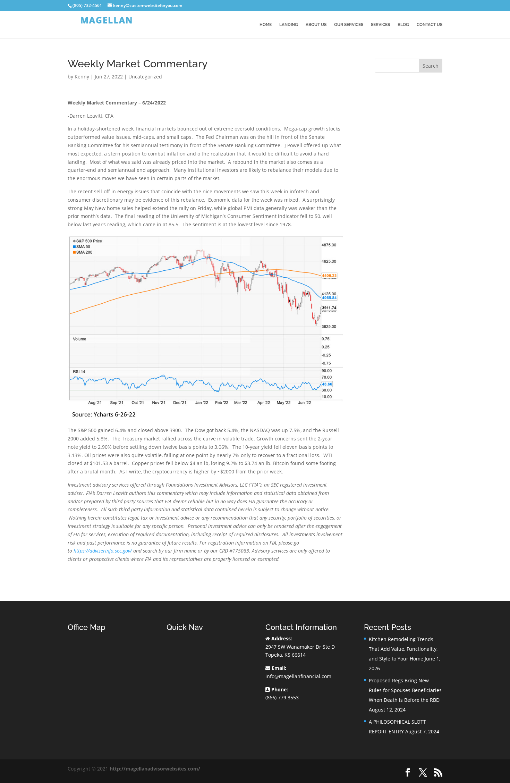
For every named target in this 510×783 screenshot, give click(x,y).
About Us (316, 24)
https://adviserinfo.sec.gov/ (103, 550)
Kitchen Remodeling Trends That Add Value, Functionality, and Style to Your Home (403, 649)
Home (266, 24)
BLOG (403, 24)
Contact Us (429, 24)
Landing (288, 24)
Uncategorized (145, 76)
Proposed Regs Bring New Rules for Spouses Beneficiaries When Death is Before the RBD (405, 690)
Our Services (348, 24)
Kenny (82, 76)
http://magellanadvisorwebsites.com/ (155, 768)
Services (380, 24)
